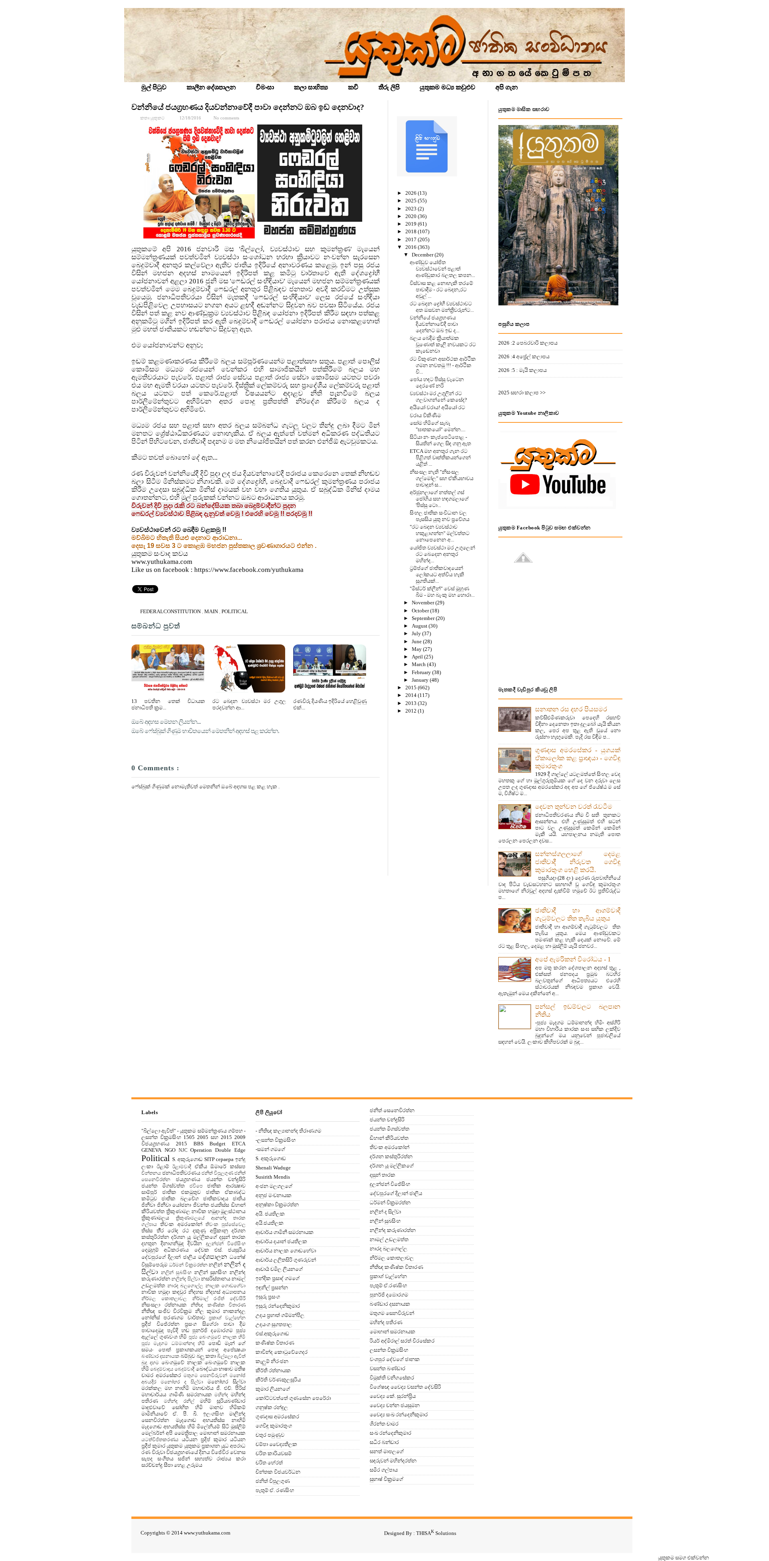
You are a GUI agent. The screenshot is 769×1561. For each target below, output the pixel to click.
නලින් (215, 1265)
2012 (411, 711)
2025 (411, 201)
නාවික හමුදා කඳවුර (163, 1292)
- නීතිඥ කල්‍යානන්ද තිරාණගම (288, 1131)
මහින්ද (221, 1394)
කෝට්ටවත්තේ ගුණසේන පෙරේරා (293, 1398)
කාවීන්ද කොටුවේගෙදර (282, 1352)
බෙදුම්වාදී (184, 1369)
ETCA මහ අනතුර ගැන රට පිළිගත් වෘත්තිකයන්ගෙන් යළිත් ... (440, 457)
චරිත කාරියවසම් (274, 1453)
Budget (217, 1144)
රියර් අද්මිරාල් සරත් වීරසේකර (402, 1341)
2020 (411, 216)
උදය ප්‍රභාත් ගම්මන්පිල (280, 1315)
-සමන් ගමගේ (270, 1149)
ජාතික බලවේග (179, 1198)
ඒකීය (201, 1166)
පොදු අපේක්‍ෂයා (226, 1350)
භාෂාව (226, 1369)
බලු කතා (206, 1356)
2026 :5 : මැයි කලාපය (522, 370)
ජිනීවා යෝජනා (174, 1205)
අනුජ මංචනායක (274, 1195)
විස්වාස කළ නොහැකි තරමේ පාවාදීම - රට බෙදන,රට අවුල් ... (441, 289)
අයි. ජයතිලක (270, 1214)
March (419, 664)
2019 (411, 224)
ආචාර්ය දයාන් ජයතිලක (281, 1241)
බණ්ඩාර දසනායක (160, 1356)
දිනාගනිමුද (172, 1243)
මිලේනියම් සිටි (213, 1427)
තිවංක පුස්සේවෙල (225, 1224)
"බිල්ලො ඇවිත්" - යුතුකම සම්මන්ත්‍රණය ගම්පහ (192, 1131)
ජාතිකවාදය (215, 1198)
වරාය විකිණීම (425, 415)
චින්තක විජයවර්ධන (278, 1472)
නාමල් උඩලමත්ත (389, 1239)
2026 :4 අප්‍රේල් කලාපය (524, 356)
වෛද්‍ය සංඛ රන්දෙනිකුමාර (399, 1415)
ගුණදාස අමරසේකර (277, 1417)
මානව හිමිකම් (227, 1407)
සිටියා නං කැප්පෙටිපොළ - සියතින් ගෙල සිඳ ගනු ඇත (440, 440)
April (418, 657)
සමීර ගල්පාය (384, 1470)
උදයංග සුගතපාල (274, 1324)
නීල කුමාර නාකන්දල (220, 1311)
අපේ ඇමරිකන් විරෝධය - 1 (573, 959)
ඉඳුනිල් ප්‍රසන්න (272, 1287)
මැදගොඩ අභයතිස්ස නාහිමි (211, 1420)
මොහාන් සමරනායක (222, 1433)
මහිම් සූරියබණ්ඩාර (223, 1401)
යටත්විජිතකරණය (160, 1439)
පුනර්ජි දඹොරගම (212, 1330)
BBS (198, 1144)
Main (211, 611)
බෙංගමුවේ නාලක (181, 1362)
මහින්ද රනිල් (179, 1401)
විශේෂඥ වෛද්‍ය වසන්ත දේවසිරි (405, 1387)
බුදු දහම (150, 1362)
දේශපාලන (212, 1256)
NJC (183, 1150)
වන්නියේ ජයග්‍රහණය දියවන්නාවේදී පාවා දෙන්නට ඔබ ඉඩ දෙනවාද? (247, 107)
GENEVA (151, 1150)
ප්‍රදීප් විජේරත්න (160, 1324)
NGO (170, 1150)
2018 (411, 231)
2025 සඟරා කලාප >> (522, 393)
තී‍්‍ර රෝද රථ (173, 1231)
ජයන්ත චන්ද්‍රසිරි (226, 1179)
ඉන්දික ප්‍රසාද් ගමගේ (278, 1278)
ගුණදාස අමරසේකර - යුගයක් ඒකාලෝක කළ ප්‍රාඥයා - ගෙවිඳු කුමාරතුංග (577, 758)
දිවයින (194, 1243)
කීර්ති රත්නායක (273, 1370)
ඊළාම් (163, 1166)
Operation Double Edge (218, 1150)
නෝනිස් (150, 1318)
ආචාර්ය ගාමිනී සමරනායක (285, 1232)
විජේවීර (220, 1452)
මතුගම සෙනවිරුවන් (205, 1375)
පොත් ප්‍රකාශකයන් (180, 1350)
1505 (189, 1137)
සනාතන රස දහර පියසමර (571, 709)
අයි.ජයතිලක (270, 1223)
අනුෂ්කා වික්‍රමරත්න (277, 1205)
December (423, 255)
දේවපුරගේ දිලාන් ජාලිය (168, 1257)
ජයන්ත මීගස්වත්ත (163, 1186)
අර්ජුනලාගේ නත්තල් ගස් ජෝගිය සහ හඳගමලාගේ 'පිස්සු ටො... (439, 498)
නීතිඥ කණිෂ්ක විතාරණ (218, 1305)
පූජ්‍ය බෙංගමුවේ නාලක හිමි (217, 1337)
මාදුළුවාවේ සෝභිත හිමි (172, 1407)
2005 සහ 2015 (214, 1137)
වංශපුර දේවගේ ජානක (395, 1359)
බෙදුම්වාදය (161, 1369)
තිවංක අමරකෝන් (181, 1224)
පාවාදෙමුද (152, 1330)
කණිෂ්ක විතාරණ (275, 1343)
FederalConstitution (171, 611)
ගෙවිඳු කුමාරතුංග (274, 1426)
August (420, 626)
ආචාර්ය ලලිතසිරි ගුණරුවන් (286, 1260)
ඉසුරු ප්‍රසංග (268, 1297)
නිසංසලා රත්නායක (164, 1305)
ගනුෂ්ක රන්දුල (272, 1407)
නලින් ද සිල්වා (385, 1212)
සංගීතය (165, 1459)
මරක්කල (151, 1388)
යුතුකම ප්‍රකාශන (202, 1446)
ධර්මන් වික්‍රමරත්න (188, 1265)
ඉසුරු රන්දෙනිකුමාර (278, 1306)
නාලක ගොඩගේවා (225, 1285)
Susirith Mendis (273, 1177)
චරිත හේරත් (269, 1463)
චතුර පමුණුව (270, 1435)
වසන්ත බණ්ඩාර (387, 1368)
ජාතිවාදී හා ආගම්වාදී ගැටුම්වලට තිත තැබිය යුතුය (577, 914)
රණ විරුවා (153, 1452)
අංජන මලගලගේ (274, 1186)
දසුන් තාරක (232, 1237)
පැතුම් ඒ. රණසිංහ (275, 1490)
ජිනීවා (148, 1205)
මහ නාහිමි (177, 1388)
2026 (411, 193)
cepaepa (225, 1159)
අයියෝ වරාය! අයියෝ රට (437, 407)
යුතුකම (175, 1446)
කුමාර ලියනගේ (273, 1389)
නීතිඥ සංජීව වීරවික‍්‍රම (166, 1311)
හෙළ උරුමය (188, 1465)
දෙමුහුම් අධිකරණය (165, 1250)
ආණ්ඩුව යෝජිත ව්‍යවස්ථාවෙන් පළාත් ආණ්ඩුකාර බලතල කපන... (442, 268)
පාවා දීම (234, 1324)
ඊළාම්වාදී (181, 1166)
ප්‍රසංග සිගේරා (201, 1324)
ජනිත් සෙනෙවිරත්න (392, 1110)
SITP (209, 1159)
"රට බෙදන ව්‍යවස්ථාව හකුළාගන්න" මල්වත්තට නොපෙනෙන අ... (439, 533)
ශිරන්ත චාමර (384, 1424)
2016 (411, 247)
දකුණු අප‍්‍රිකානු (210, 1231)
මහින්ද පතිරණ (386, 1322)
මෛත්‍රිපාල (186, 1433)
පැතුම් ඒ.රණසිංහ (388, 1285)
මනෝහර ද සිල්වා (182, 1382)
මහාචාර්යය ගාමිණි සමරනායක (176, 1394)
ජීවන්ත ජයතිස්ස (211, 1205)
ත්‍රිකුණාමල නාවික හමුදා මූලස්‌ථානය (206, 1211)
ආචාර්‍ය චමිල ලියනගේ (279, 1269)
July (417, 633)
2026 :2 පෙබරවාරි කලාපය (528, 343)
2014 (411, 695)
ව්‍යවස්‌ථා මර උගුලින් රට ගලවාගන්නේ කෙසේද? (438, 396)
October (421, 611)
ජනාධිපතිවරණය (181, 1173)
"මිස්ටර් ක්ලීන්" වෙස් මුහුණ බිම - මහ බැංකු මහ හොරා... (442, 592)
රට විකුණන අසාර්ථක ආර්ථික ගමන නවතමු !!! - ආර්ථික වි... (443, 365)
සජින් (184, 1459)
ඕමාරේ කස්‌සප (228, 1166)
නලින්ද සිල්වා (185, 1279)
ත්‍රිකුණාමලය (155, 1218)
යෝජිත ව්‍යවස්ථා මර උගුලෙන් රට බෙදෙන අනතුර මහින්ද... (442, 554)
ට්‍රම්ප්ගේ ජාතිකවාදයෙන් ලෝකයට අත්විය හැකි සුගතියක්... (437, 574)
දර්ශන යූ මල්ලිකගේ (194, 1237)
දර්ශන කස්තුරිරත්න (391, 1156)
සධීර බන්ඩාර (384, 1442)
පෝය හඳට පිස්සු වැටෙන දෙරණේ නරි (437, 382)
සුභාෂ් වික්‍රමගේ (386, 1479)
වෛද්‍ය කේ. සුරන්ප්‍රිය (393, 1396)
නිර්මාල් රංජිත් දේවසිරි (219, 1298)
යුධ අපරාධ (233, 1446)
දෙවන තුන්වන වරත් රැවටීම (573, 806)
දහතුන (149, 1243)
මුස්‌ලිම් (238, 1427)
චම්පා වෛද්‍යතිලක (276, 1444)
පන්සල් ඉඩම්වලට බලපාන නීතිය (577, 1010)
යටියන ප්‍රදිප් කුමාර (204, 1439)
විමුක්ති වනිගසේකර (392, 1378)
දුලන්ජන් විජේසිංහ (226, 1243)
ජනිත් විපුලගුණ (217, 1173)
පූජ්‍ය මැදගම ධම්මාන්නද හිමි (173, 1343)
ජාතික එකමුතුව (181, 1192)
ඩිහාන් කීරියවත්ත (389, 1138)
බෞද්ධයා (206, 1369)
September (424, 618)
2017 (411, 239)
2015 (411, 688)
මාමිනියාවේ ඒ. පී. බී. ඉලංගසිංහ (182, 1414)
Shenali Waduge (273, 1168)
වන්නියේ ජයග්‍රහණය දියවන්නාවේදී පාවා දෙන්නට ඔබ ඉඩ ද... (434, 324)
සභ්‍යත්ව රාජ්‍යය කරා (220, 1459)
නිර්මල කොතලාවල (164, 1298)
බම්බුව (188, 1356)
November (423, 603)
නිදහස (195, 1292)
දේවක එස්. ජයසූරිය (220, 1250)
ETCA (239, 1144)
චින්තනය (151, 1173)
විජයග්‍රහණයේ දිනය (188, 1452)
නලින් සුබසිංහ (176, 1272)
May (417, 649)
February (422, 672)
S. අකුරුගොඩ (187, 1159)
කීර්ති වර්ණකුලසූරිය (278, 1380)
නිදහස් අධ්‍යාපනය (225, 1292)
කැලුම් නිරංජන (272, 1361)
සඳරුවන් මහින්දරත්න (393, 1461)
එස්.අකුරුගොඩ (272, 1334)
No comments (226, 117)
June (417, 641)
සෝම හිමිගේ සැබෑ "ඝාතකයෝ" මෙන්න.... (437, 426)
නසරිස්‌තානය (215, 1279)
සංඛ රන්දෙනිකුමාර (390, 1433)
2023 (411, 209)
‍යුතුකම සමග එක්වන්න (683, 1558)
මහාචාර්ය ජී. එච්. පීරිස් (219, 1388)
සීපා (168, 1465)
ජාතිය (239, 1198)
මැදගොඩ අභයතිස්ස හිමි (168, 1427)
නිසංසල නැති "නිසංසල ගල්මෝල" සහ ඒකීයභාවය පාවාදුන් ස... (441, 478)
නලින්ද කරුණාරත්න (393, 1230)
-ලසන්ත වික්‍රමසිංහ (276, 1140)
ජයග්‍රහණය (188, 1179)
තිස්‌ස (147, 1231)
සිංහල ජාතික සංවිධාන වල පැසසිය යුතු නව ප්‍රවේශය (439, 516)
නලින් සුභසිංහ (210, 1272)
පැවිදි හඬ (178, 1330)
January (421, 680)
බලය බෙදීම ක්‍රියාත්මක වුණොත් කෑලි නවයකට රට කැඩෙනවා (443, 344)
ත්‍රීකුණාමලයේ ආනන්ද (201, 1218)
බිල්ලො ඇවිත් (231, 1356)
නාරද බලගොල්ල (185, 1285)
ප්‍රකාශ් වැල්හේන (227, 1318)
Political (234, 611)
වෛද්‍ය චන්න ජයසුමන (395, 1405)
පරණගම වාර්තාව (184, 1318)
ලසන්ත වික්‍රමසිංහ (389, 1350)
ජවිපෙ (196, 1186)
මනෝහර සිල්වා (226, 1382)
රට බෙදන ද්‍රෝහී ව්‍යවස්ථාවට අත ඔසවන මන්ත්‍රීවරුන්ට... (442, 307)
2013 (411, 703)
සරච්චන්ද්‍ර (152, 1465)
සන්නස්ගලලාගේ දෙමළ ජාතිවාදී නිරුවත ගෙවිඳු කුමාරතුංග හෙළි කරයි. (577, 861)
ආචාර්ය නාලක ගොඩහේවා (286, 1251)
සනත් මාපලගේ (387, 1451)
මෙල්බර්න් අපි (157, 1433)
